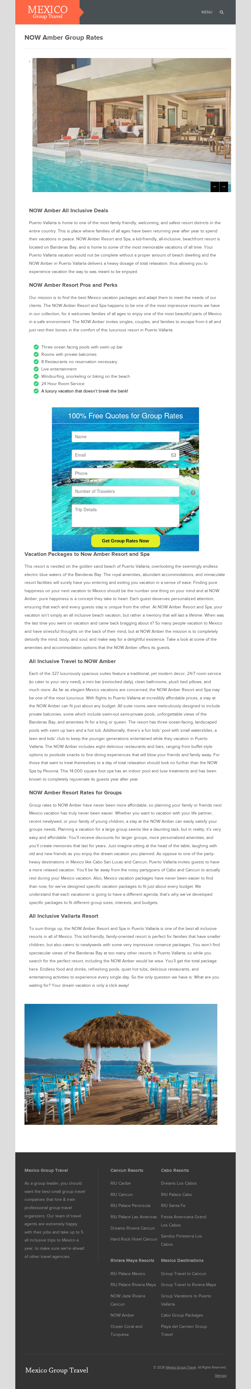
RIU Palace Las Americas (134, 1217)
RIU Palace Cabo (176, 1194)
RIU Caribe (121, 1183)
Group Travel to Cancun (183, 1273)
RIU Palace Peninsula (130, 1205)
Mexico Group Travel (181, 1367)
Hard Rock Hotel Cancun (134, 1239)
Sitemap (221, 1376)
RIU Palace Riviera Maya (133, 1284)
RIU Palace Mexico (128, 1273)
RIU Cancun (122, 1194)
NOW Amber (122, 1315)
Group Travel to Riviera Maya (188, 1284)
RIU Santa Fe (173, 1205)
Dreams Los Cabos (179, 1183)
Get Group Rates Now (125, 540)
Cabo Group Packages (182, 1315)
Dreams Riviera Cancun (133, 1228)
